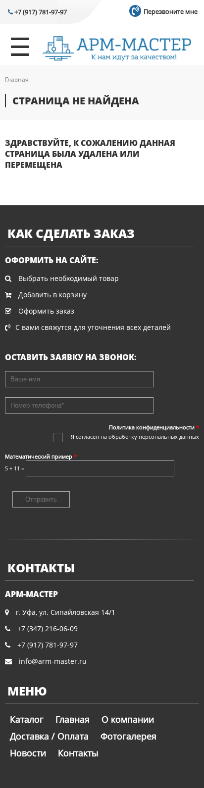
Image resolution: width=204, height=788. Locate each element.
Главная (17, 79)
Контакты (78, 753)
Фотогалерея (128, 736)
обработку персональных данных (153, 436)
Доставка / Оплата (49, 736)
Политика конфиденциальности (154, 427)
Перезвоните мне (170, 11)
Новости (28, 753)
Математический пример (41, 456)
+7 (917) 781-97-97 (40, 11)
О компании (128, 719)
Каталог (27, 719)
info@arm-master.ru (53, 661)
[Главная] (117, 49)
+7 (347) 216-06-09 (47, 628)
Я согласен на (135, 436)
